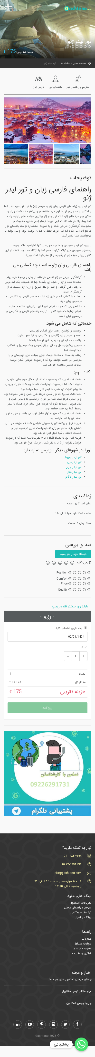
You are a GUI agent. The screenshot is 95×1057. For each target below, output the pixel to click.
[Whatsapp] (81, 1044)
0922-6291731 (72, 864)
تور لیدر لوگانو (73, 476)
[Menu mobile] (8, 9)
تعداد (84, 647)
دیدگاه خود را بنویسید (73, 554)
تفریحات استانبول (80, 902)
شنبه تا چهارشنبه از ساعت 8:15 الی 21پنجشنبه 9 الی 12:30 (58, 884)
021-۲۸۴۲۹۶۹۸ (73, 856)
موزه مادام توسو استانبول (76, 991)
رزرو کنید (47, 707)
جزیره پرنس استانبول (78, 1003)
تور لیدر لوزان (74, 467)
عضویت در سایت (81, 948)
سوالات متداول (82, 943)
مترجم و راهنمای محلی (77, 907)
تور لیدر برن (74, 462)
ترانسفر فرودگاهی (80, 912)
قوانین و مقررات (81, 953)
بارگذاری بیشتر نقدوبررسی (70, 606)
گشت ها (65, 63)
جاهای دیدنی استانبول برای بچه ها (70, 979)
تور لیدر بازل (74, 472)
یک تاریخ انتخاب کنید (69, 628)
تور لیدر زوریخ (73, 457)
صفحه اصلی (79, 63)
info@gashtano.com (68, 873)
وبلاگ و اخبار (83, 917)
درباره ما (86, 938)
